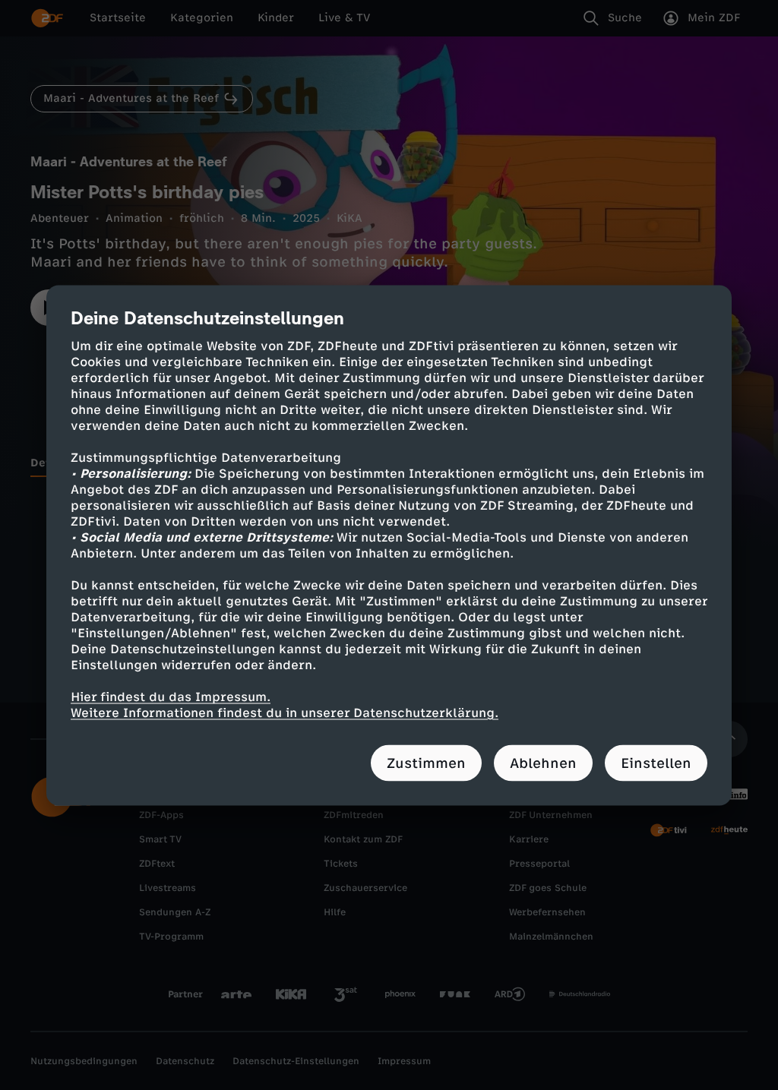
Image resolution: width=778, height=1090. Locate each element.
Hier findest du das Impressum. (170, 696)
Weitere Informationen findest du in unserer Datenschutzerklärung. (284, 712)
